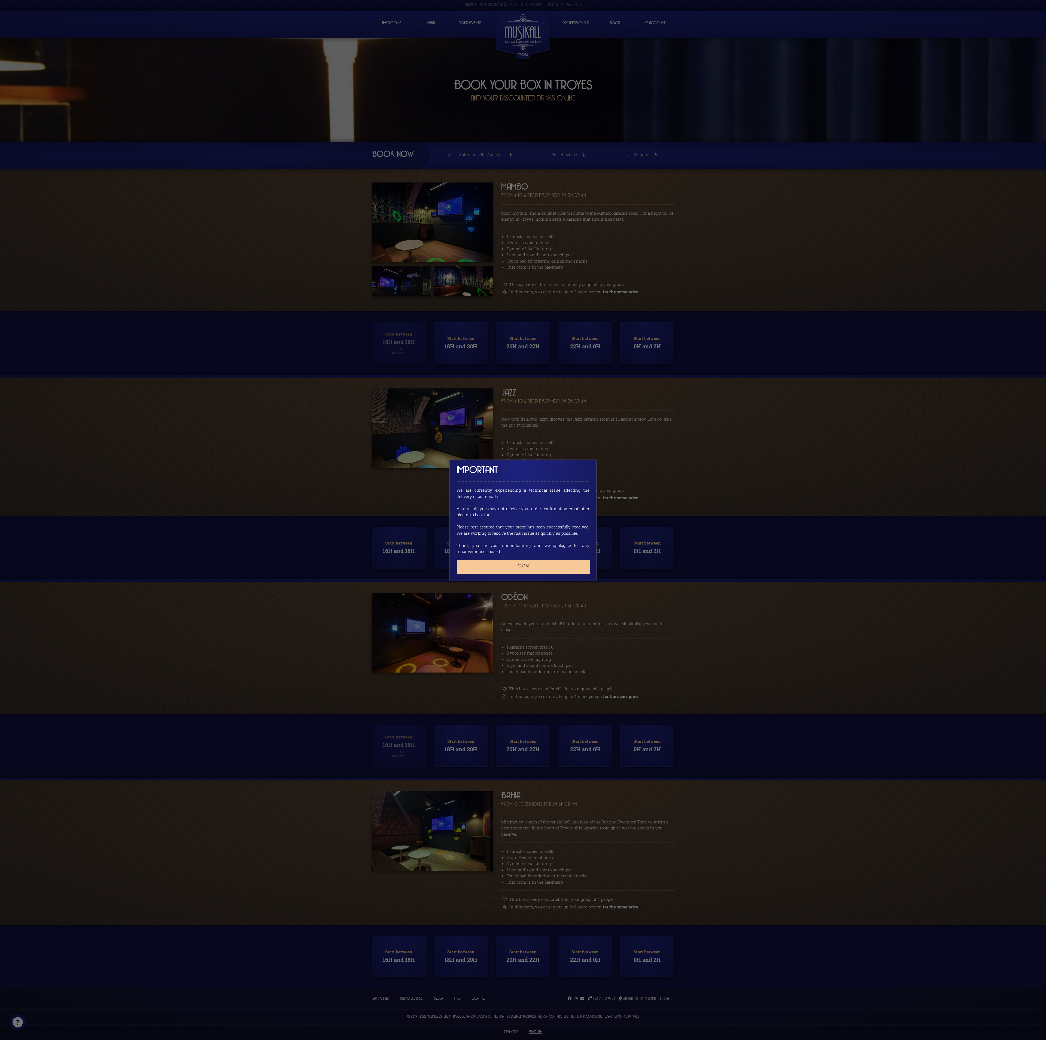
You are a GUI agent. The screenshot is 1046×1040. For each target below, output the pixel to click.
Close (524, 566)
